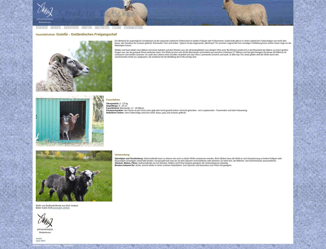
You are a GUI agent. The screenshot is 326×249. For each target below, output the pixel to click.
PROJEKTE (56, 28)
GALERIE (116, 28)
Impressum (37, 245)
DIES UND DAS (102, 28)
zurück (39, 238)
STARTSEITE (42, 28)
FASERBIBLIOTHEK (133, 28)
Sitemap (57, 245)
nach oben (40, 241)
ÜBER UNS (87, 28)
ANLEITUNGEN (71, 28)
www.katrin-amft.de (61, 208)
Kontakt (48, 245)
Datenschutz (68, 245)
